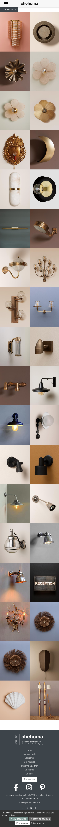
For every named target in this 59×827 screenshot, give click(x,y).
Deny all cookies (41, 819)
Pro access (29, 779)
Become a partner (29, 766)
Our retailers (29, 762)
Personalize (22, 823)
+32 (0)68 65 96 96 (29, 798)
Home (29, 750)
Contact (29, 774)
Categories (29, 758)
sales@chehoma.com (29, 802)
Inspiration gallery (29, 754)
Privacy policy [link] (37, 823)
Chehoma (29, 770)
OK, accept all (19, 819)
